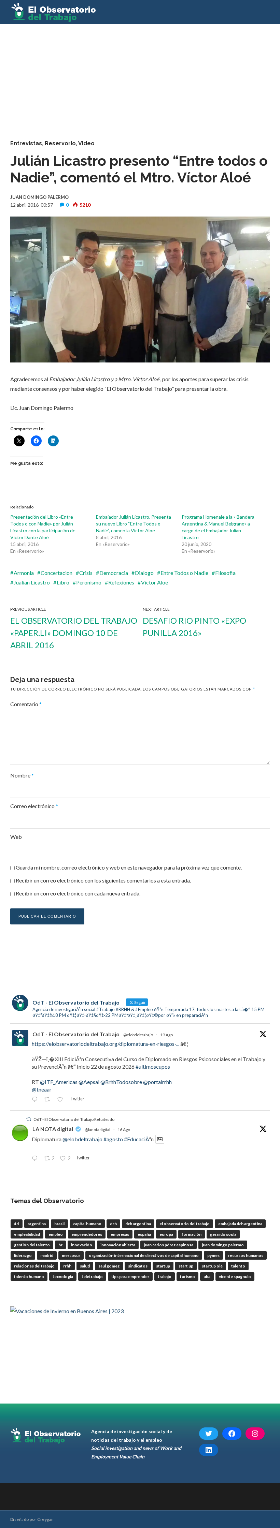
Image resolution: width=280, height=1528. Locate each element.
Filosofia (225, 572)
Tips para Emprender (130, 1276)
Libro (63, 582)
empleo (55, 1234)
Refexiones (121, 582)
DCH (113, 1223)
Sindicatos (138, 1266)
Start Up (186, 1266)
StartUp (163, 1266)
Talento (238, 1266)
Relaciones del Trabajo (34, 1266)
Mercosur (71, 1255)
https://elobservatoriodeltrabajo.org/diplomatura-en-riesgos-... (105, 1043)
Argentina (37, 1223)
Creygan (45, 1519)
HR (60, 1244)
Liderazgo (23, 1255)
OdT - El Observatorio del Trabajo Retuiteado (73, 1119)
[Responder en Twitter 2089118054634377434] (36, 1158)
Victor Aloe (154, 582)
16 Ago (123, 1129)
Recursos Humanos (245, 1255)
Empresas (120, 1234)
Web (16, 836)
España (144, 1234)
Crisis (86, 572)
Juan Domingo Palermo (223, 1244)
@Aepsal (89, 1082)
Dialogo (144, 572)
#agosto (113, 1139)
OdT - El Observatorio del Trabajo (76, 1034)
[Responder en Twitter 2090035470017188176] (36, 1099)
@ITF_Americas (59, 1082)
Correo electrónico (34, 806)
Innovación (81, 1244)
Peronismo (88, 582)
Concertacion (56, 572)
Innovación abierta (117, 1244)
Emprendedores (86, 1234)
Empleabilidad (27, 1234)
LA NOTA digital (52, 1129)
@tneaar (42, 1089)
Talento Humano (29, 1276)
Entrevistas (26, 143)
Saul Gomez (109, 1266)
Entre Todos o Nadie (184, 572)
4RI (16, 1223)
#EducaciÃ (136, 1139)
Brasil (59, 1223)
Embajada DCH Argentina (240, 1223)
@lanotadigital (97, 1129)
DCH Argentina (138, 1223)
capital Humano (87, 1223)
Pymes (213, 1255)
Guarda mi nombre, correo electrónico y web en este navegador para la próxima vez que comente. (129, 867)
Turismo (187, 1276)
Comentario (26, 704)
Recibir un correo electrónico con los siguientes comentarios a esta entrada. (103, 880)
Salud (85, 1266)
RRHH (67, 1266)
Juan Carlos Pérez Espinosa (168, 1244)
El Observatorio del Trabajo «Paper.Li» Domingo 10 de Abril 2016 (73, 632)
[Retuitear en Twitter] (28, 1119)
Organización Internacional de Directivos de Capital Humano (144, 1255)
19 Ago (166, 1034)
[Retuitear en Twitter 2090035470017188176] (49, 1099)
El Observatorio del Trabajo (184, 1223)
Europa (166, 1234)
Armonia (24, 572)
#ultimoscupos (153, 1066)
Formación (191, 1234)
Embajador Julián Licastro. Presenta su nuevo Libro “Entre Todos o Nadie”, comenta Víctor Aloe (133, 523)
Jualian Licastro (32, 582)
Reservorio (60, 143)
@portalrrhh (157, 1082)
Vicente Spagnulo (235, 1276)
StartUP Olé (212, 1266)
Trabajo (164, 1276)
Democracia (113, 572)
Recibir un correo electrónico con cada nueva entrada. (78, 893)
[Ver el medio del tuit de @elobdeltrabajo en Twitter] (159, 1139)
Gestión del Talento (32, 1244)
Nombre (22, 775)
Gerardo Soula (223, 1234)
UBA (207, 1276)
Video (86, 143)
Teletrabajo (92, 1276)
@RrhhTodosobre (121, 1082)
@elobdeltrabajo (138, 1034)
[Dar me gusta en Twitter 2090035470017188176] (62, 1099)
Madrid (46, 1255)
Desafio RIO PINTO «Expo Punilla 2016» (194, 626)
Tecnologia (63, 1276)
